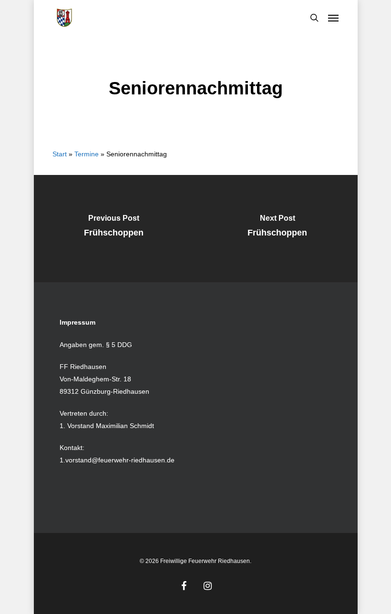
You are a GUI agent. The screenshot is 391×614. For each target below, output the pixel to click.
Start (59, 154)
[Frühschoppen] (114, 228)
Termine (86, 154)
